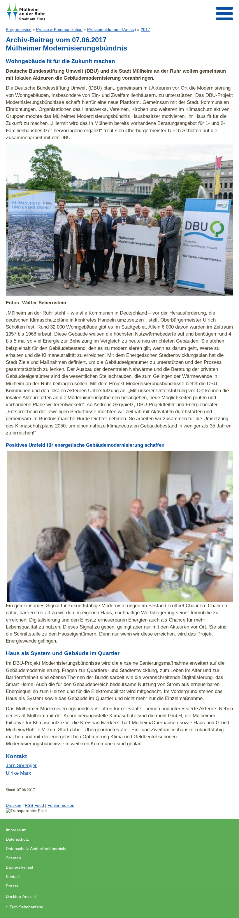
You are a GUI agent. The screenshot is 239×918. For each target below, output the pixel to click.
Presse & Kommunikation (59, 29)
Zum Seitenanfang (26, 907)
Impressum (16, 830)
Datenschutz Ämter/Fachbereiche (37, 848)
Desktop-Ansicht (21, 896)
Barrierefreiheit (19, 867)
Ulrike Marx (18, 773)
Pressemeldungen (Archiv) (111, 29)
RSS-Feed (34, 805)
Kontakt (13, 876)
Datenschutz (17, 839)
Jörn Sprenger (21, 765)
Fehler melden (61, 805)
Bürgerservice (18, 29)
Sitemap (13, 858)
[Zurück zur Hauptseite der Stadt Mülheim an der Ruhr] (25, 11)
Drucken (13, 805)
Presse (12, 886)
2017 (145, 29)
